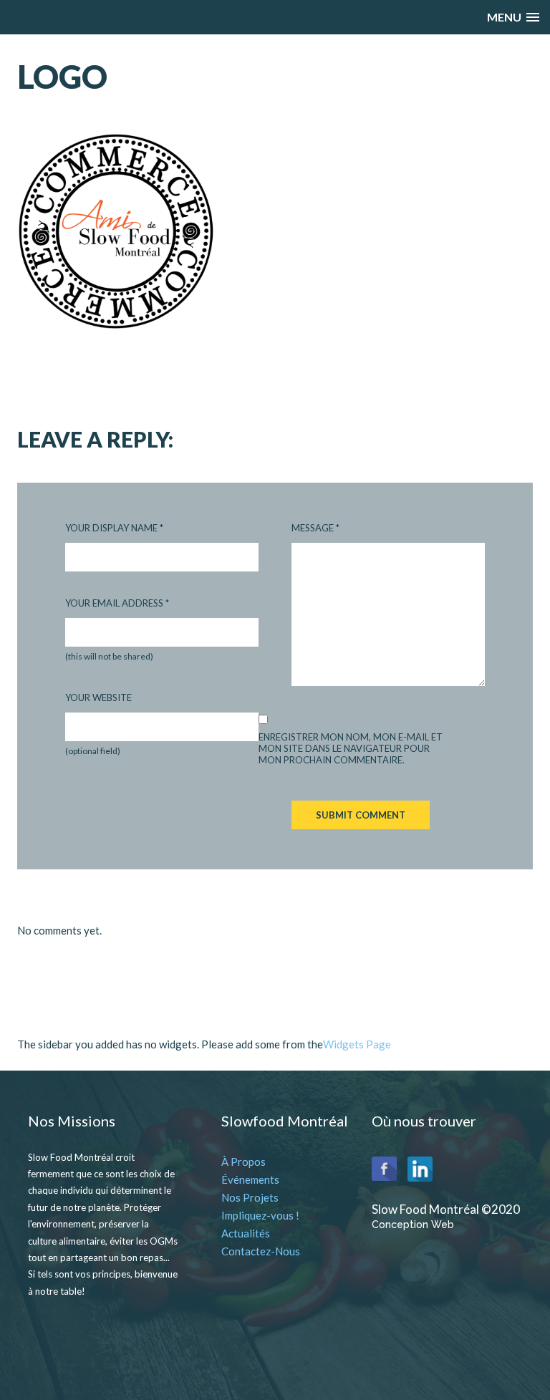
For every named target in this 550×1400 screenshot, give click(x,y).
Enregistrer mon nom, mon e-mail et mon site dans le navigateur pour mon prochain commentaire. (351, 748)
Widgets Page (357, 1044)
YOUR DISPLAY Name (114, 528)
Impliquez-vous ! (260, 1215)
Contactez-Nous (260, 1251)
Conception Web (413, 1224)
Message (315, 528)
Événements (250, 1179)
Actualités (245, 1233)
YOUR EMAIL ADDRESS (117, 603)
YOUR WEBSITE (98, 697)
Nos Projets (250, 1197)
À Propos (243, 1161)
